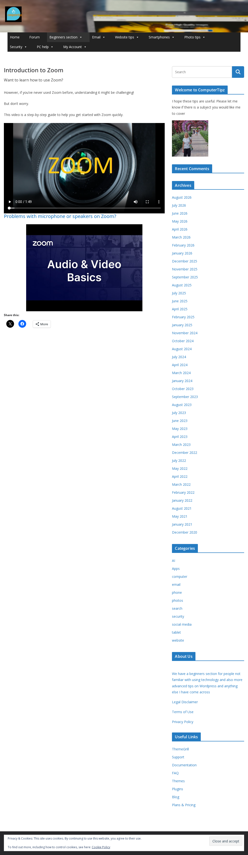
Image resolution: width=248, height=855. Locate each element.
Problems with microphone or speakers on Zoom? (60, 216)
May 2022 (179, 468)
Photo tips (192, 37)
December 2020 (184, 532)
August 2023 (182, 404)
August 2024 (182, 349)
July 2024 (179, 357)
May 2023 (179, 428)
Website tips (124, 37)
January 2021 (182, 524)
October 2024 (183, 341)
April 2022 (179, 476)
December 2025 (184, 261)
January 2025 (182, 325)
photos (177, 600)
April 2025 (179, 309)
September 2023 (185, 396)
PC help (43, 46)
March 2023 (181, 444)
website (178, 640)
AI (173, 560)
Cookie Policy (101, 847)
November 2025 (184, 269)
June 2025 (179, 301)
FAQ (175, 773)
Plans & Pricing (183, 805)
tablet (176, 632)
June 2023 (179, 420)
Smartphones (159, 37)
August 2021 (182, 508)
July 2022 (179, 460)
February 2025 (183, 317)
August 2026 (182, 197)
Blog (175, 797)
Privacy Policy (182, 721)
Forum (34, 37)
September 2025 (185, 277)
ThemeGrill (180, 749)
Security (16, 46)
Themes (178, 781)
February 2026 (183, 245)
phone (177, 592)
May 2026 (179, 221)
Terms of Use (183, 712)
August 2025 (182, 285)
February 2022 (183, 492)
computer (179, 576)
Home (15, 37)
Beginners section (63, 37)
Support (178, 757)
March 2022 (181, 484)
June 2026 (179, 213)
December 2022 (184, 452)
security (178, 616)
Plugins (177, 789)
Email (96, 37)
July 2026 (179, 205)
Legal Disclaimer (185, 702)
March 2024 (181, 372)
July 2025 (179, 293)
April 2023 (179, 436)
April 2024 (179, 364)
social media (182, 624)
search (177, 608)
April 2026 (179, 229)
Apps (176, 568)
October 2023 (183, 388)
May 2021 (179, 516)
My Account (72, 46)
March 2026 (181, 237)
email (176, 584)
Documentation (184, 765)
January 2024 (182, 380)
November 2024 (184, 333)
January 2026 (182, 253)
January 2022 (182, 500)
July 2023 (179, 412)
